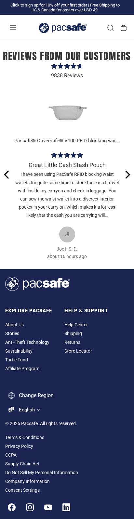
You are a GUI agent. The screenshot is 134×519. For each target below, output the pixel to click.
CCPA (11, 455)
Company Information (27, 481)
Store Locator (78, 351)
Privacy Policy (19, 446)
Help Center (76, 325)
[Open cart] (123, 28)
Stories (12, 333)
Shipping (73, 333)
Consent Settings (22, 490)
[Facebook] (11, 507)
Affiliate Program (22, 368)
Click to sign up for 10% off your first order (48, 5)
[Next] (127, 174)
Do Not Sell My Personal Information (41, 472)
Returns (72, 342)
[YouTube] (48, 507)
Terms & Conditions (24, 437)
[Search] (110, 28)
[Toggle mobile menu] (13, 28)
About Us (14, 325)
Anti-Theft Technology (27, 342)
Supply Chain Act (22, 464)
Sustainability (19, 351)
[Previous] (7, 174)
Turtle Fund (16, 360)
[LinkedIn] (66, 507)
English (27, 410)
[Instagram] (29, 507)
